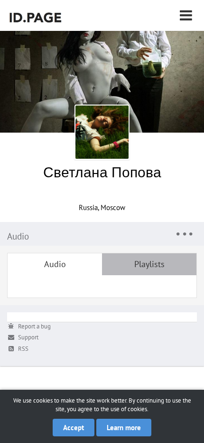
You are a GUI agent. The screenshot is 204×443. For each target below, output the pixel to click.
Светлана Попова (102, 172)
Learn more (124, 427)
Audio (55, 264)
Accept (73, 427)
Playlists (149, 264)
